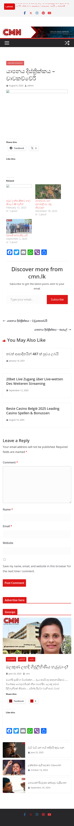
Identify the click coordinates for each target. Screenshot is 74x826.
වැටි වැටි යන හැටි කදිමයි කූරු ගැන (46, 747)
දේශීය (31, 659)
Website (8, 543)
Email (7, 526)
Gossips (11, 659)
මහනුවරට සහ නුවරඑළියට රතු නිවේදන (43, 204)
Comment (10, 462)
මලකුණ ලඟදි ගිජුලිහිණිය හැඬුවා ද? (37, 666)
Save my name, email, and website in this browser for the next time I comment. (37, 568)
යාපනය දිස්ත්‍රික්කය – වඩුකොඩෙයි (27, 321)
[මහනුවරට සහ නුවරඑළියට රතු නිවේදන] (48, 191)
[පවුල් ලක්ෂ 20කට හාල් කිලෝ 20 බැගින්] (19, 191)
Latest (22, 659)
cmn (28, 673)
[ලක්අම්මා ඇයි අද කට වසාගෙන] (14, 767)
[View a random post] (67, 43)
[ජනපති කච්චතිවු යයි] (19, 226)
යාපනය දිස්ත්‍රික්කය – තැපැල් (50, 329)
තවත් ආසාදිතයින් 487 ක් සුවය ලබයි (32, 354)
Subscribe (57, 299)
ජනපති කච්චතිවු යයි (17, 235)
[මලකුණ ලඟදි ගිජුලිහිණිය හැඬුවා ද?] (37, 636)
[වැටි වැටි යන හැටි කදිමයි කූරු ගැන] (14, 750)
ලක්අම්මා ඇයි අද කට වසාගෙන (44, 765)
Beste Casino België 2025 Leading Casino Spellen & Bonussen (32, 410)
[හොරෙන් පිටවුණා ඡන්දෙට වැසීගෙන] (14, 785)
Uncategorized (15, 63)
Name (8, 509)
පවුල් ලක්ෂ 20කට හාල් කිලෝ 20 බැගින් (18, 202)
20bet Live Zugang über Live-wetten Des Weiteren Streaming (34, 381)
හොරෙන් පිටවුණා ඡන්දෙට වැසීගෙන (47, 782)
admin (30, 85)
